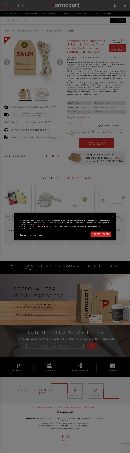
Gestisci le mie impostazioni (31, 235)
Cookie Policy (42, 224)
